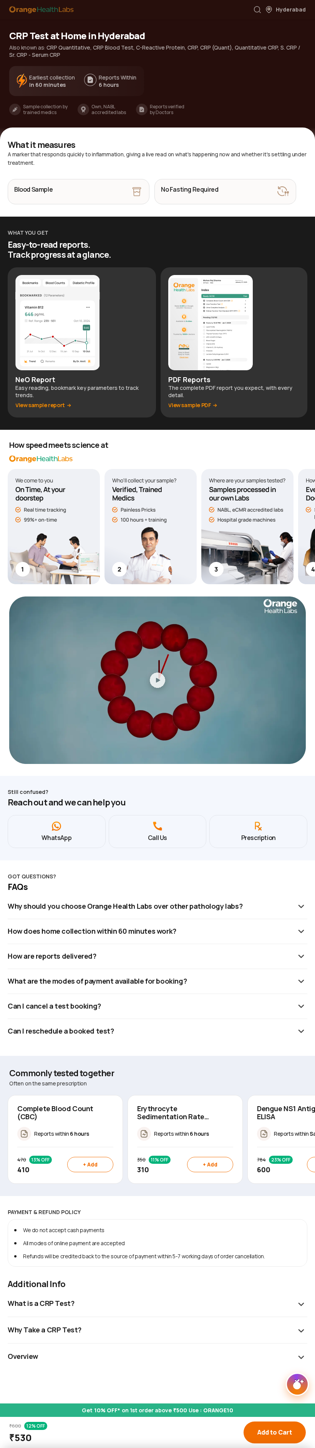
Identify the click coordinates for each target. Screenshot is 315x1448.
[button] (257, 9)
